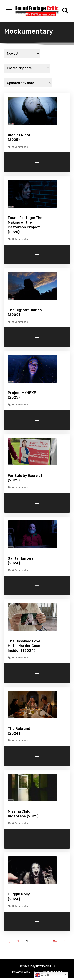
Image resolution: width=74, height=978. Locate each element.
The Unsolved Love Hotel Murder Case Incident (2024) (24, 646)
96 (55, 941)
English (45, 974)
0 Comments (20, 146)
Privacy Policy (21, 972)
